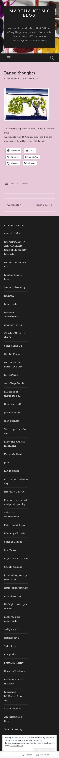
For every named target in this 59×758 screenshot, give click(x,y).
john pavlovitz (13, 324)
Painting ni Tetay (14, 525)
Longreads (10, 304)
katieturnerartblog (16, 587)
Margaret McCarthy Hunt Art (14, 696)
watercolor (12, 204)
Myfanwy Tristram (16, 558)
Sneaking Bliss (13, 566)
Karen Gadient (13, 454)
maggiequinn (12, 596)
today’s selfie (45, 204)
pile (6, 462)
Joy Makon (10, 550)
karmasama (11, 637)
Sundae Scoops (13, 541)
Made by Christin (15, 533)
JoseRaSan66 (12, 412)
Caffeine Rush (12, 708)
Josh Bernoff (11, 420)
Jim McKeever (13, 354)
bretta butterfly (14, 662)
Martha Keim (31, 78)
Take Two (10, 646)
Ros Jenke (10, 654)
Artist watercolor (19, 183)
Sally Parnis (11, 629)
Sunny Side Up (13, 345)
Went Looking (13, 729)
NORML (9, 295)
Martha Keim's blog (29, 13)
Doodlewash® (12, 404)
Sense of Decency (14, 287)
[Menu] (8, 57)
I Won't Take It (13, 233)
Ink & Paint (11, 374)
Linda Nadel (11, 470)
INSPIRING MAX (14, 491)
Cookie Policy (16, 746)
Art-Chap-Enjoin (14, 383)
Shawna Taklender (15, 671)
